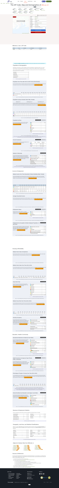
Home (18, 1)
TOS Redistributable (18, 474)
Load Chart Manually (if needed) (16, 124)
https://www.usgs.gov (25, 465)
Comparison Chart (43, 139)
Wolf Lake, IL (26, 449)
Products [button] (21, 1)
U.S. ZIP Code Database (11, 474)
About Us (17, 476)
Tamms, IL (26, 445)
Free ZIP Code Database (11, 473)
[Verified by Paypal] (49, 477)
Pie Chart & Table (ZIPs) (38, 139)
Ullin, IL (36, 445)
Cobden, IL (37, 447)
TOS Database (10, 478)
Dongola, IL (15, 445)
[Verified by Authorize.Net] (41, 477)
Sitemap (48, 482)
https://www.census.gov (22, 460)
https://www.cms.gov (32, 466)
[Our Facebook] (44, 474)
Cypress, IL (26, 447)
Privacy (44, 482)
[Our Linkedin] (40, 474)
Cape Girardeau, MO (38, 449)
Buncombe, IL (37, 448)
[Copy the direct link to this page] (45, 28)
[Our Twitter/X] (42, 474)
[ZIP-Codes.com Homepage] (9, 1)
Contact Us (17, 475)
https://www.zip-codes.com (31, 459)
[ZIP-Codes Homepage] (10, 482)
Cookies (51, 482)
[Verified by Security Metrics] (45, 477)
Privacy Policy (18, 477)
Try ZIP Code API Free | (38, 32)
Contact (35, 1)
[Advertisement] (29, 39)
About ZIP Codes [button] (30, 1)
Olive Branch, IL (15, 447)
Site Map (17, 478)
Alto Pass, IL (15, 449)
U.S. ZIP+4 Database (11, 477)
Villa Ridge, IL (15, 448)
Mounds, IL (26, 448)
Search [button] (25, 1)
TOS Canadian (18, 473)
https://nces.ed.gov (29, 467)
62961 (35, 16)
